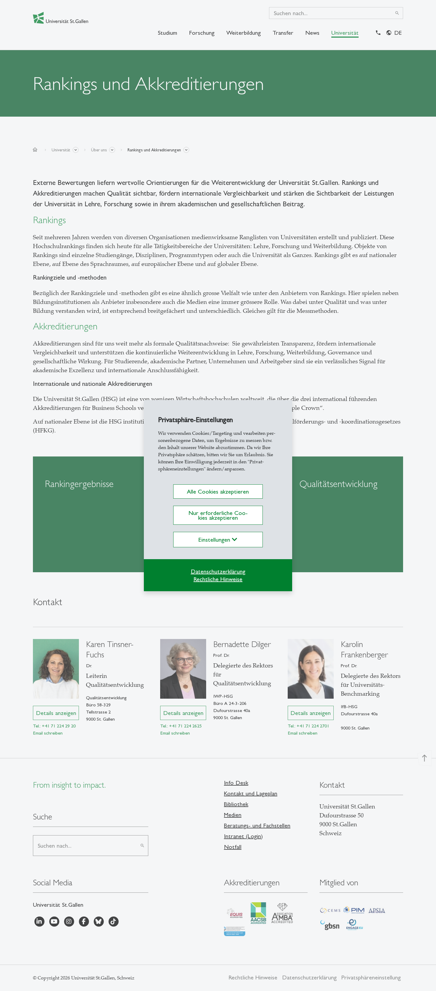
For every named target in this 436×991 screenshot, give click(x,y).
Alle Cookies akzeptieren (218, 491)
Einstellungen (215, 539)
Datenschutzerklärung (218, 571)
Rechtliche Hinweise (217, 579)
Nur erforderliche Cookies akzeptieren (218, 515)
